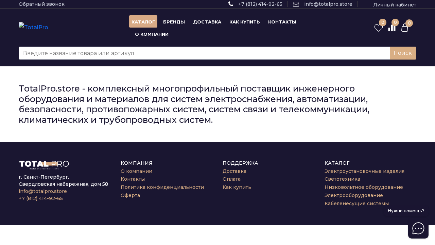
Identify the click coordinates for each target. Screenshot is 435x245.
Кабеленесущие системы (357, 203)
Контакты (133, 179)
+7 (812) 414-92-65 (260, 4)
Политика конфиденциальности (162, 187)
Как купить (237, 187)
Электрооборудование (354, 195)
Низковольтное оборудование (364, 187)
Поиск (403, 53)
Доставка (234, 171)
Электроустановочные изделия (364, 171)
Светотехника (342, 179)
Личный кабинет (394, 4)
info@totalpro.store (328, 4)
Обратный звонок (42, 4)
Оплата (232, 179)
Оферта (130, 195)
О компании (136, 171)
